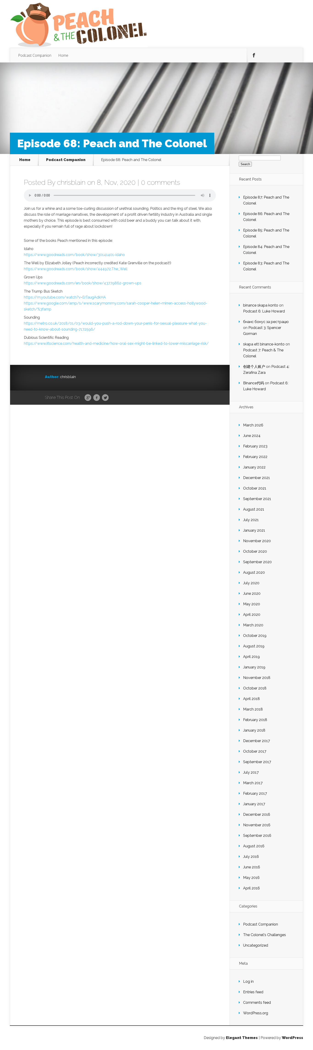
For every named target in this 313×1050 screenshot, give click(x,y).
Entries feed (253, 992)
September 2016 (257, 835)
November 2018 (256, 678)
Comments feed (257, 1002)
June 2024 (252, 435)
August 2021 (253, 509)
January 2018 (254, 730)
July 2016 (251, 856)
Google (87, 397)
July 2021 (251, 520)
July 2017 (251, 772)
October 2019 (254, 635)
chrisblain (71, 182)
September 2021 (257, 499)
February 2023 (255, 446)
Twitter (105, 397)
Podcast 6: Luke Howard (264, 311)
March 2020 (253, 625)
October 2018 (254, 688)
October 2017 (254, 751)
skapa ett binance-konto (264, 344)
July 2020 (251, 583)
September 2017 (257, 762)
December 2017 (256, 741)
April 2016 (251, 888)
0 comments (160, 182)
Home (63, 55)
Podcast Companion (34, 55)
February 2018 (255, 720)
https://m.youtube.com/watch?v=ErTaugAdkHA (65, 297)
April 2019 (251, 656)
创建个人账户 (254, 366)
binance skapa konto (260, 305)
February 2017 (255, 793)
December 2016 (256, 814)
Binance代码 (253, 383)
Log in (248, 981)
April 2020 (251, 614)
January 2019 (254, 667)
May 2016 (251, 877)
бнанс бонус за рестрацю (266, 322)
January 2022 (254, 467)
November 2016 (256, 825)
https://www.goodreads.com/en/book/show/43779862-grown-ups (82, 283)
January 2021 (254, 530)
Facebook (96, 397)
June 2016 (251, 867)
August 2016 (253, 846)
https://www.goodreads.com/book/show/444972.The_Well (75, 269)
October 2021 (254, 488)
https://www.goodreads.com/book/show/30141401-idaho (74, 255)
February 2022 (255, 457)
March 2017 (253, 783)
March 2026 (253, 425)
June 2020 (252, 593)
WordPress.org (255, 1013)
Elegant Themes (242, 1038)
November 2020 (257, 541)
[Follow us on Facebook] (254, 55)
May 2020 (251, 604)
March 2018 (253, 709)
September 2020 (257, 562)
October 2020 (255, 551)
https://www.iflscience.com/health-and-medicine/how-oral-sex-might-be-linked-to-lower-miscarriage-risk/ (116, 343)
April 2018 (251, 699)
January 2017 (254, 804)
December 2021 (256, 478)
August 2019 (253, 646)
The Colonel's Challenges (264, 935)
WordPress (292, 1038)
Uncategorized (255, 945)
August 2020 (254, 572)
